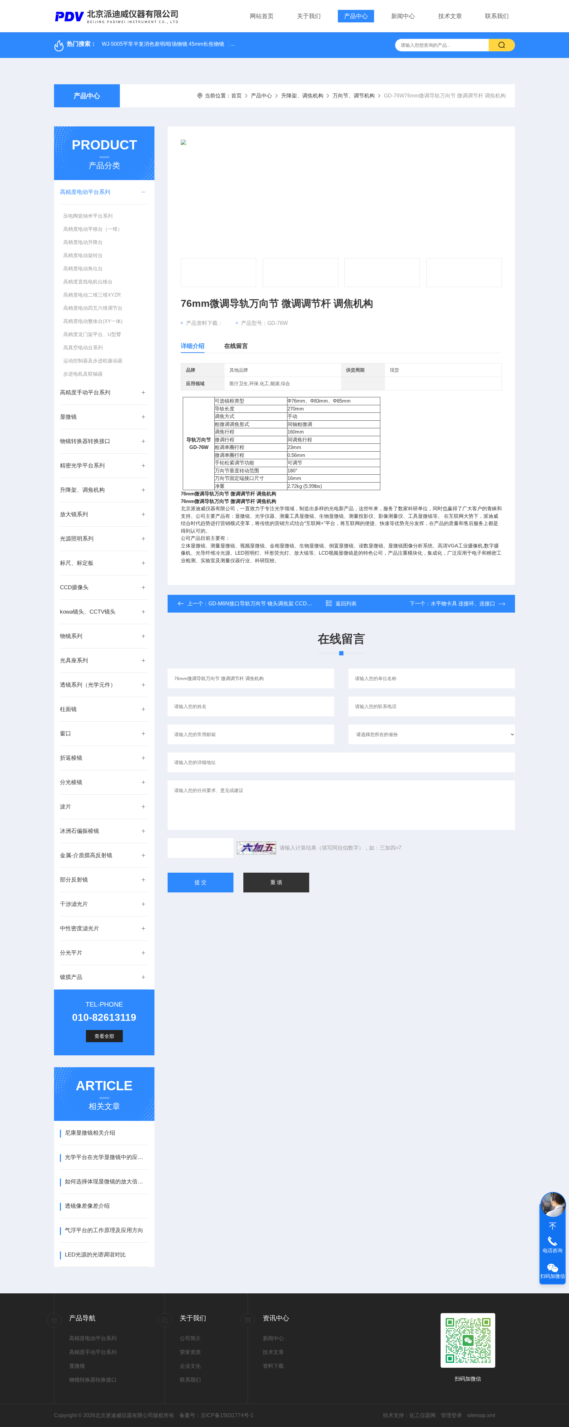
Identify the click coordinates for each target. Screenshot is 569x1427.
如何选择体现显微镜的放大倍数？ (106, 1181)
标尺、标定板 (77, 563)
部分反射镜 (74, 880)
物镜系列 (71, 636)
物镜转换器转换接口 (85, 441)
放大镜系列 (74, 514)
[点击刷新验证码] (256, 848)
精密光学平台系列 (82, 465)
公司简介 (190, 1338)
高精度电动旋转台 (83, 255)
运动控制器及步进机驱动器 (92, 360)
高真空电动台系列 (83, 347)
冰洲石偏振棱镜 (79, 831)
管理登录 (451, 1415)
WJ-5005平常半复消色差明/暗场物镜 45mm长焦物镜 (163, 44)
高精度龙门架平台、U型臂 (92, 334)
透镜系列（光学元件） (88, 685)
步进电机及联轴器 (83, 374)
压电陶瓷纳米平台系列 (88, 216)
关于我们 (309, 16)
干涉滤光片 (74, 904)
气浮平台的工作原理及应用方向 (104, 1230)
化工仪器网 (422, 1415)
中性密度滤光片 (79, 928)
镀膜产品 (71, 977)
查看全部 (104, 1036)
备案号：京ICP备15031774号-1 (216, 1415)
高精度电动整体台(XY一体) (92, 321)
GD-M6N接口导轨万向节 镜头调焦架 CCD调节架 (265, 603)
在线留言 (236, 346)
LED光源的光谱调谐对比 (95, 1255)
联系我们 (497, 16)
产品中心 (356, 16)
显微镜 (68, 417)
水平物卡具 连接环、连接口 (463, 603)
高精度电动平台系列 (85, 192)
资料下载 (273, 1366)
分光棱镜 (71, 782)
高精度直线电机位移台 (88, 281)
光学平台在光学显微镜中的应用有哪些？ (106, 1157)
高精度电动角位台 (83, 268)
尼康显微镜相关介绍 (90, 1133)
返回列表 (346, 603)
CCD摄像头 (74, 587)
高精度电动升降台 (83, 242)
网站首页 (262, 16)
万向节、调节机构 (354, 95)
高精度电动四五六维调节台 (92, 308)
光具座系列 (74, 660)
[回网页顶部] (552, 1226)
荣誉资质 (190, 1352)
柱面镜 (68, 709)
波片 (65, 807)
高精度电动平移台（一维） (92, 229)
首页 (236, 95)
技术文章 (450, 16)
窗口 (65, 733)
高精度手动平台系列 (85, 392)
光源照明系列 (77, 539)
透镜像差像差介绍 (87, 1206)
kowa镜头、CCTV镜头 (88, 612)
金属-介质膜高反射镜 (86, 855)
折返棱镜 (71, 758)
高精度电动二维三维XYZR (92, 295)
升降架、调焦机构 (302, 95)
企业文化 (190, 1366)
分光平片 (71, 953)
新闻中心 (403, 16)
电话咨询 (552, 1250)
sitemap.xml (481, 1415)
